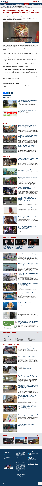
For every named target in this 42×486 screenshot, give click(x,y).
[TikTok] (33, 464)
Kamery (5, 435)
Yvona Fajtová (29, 129)
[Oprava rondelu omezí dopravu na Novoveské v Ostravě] (10, 428)
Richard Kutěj (29, 285)
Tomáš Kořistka (34, 257)
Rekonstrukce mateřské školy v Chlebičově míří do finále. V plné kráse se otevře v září (27, 376)
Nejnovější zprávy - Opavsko (11, 344)
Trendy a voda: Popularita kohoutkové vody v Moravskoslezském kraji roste (28, 111)
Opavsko (26, 4)
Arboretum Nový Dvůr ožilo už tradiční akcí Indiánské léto (27, 367)
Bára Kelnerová (26, 295)
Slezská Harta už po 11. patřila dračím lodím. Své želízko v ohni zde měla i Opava (27, 146)
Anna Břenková (27, 181)
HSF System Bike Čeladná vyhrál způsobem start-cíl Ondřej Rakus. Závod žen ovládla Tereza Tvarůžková (27, 406)
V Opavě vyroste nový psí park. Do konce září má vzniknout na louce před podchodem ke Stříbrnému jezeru (28, 386)
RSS (32, 485)
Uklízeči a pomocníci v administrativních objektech (20, 336)
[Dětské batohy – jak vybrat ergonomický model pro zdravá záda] (10, 210)
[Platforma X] (32, 464)
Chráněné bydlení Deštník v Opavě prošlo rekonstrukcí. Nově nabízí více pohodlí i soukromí (27, 396)
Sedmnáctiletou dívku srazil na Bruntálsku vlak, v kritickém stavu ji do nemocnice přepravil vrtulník (27, 178)
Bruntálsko (39, 4)
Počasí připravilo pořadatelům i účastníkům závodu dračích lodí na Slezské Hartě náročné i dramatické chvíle (28, 264)
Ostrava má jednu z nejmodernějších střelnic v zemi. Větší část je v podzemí (28, 159)
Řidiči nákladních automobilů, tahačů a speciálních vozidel (8, 336)
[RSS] (35, 464)
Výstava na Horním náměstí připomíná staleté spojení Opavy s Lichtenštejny (26, 347)
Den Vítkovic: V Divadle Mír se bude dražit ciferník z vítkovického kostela (27, 217)
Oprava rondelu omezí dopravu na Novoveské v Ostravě (26, 425)
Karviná (26, 285)
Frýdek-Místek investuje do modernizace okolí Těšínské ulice (28, 274)
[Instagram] (30, 464)
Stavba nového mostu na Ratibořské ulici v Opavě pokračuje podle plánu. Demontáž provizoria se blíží (27, 126)
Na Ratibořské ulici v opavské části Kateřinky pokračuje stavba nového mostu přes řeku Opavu (28, 136)
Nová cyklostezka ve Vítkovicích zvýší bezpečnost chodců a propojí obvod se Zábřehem (27, 198)
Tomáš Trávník (29, 200)
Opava (12, 6)
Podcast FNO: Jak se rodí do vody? (25, 302)
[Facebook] (29, 464)
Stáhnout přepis (27, 42)
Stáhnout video (34, 42)
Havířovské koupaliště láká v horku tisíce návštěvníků (27, 293)
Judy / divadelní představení (31, 247)
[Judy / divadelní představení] (33, 242)
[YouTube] (37, 464)
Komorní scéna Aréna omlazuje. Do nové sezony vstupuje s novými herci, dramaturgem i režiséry (27, 227)
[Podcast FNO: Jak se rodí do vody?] (10, 306)
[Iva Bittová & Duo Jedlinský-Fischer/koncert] (21, 242)
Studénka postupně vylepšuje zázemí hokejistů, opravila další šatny (26, 188)
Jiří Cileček (27, 170)
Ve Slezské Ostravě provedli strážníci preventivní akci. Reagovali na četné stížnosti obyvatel (28, 255)
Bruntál (23, 267)
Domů (4, 6)
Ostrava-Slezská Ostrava (28, 257)
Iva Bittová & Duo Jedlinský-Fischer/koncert (19, 247)
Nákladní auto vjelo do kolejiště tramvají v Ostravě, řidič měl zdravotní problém (27, 168)
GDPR (29, 485)
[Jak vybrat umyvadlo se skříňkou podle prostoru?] (10, 315)
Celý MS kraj (23, 170)
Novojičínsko (32, 4)
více (37, 237)
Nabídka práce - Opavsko (10, 332)
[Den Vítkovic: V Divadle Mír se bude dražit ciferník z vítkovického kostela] (10, 220)
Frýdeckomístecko (19, 4)
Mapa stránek (37, 485)
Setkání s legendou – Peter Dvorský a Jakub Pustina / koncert (8, 247)
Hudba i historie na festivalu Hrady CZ (26, 356)
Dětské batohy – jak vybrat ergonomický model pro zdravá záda (27, 208)
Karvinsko (11, 4)
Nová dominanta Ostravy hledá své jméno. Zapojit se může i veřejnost (27, 101)
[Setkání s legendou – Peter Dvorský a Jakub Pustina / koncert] (8, 242)
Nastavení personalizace (24, 485)
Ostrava (5, 4)
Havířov (23, 295)
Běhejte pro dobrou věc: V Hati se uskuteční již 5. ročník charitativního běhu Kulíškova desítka (28, 322)
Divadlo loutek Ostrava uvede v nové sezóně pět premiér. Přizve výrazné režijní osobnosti (28, 415)
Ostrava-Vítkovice (24, 200)
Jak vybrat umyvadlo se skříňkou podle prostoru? (27, 312)
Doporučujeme (7, 156)
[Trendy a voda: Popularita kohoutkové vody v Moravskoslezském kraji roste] (10, 114)
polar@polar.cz (32, 455)
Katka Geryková (20, 15)
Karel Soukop (26, 267)
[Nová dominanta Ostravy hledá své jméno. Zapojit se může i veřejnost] (10, 104)
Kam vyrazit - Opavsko (9, 237)
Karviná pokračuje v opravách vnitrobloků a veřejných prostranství (28, 284)
